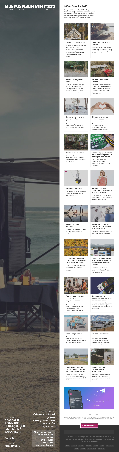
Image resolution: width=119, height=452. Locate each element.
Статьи (102, 445)
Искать (110, 432)
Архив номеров (109, 445)
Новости (76, 448)
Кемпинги (74, 445)
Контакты (83, 448)
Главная (67, 445)
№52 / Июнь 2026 (50, 9)
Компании (81, 445)
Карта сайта (101, 448)
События (96, 445)
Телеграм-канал (92, 448)
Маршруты (88, 445)
